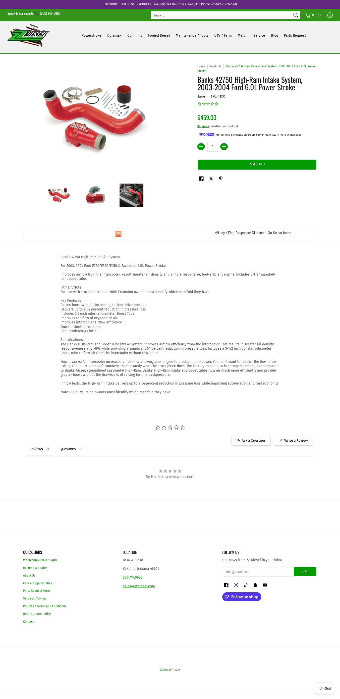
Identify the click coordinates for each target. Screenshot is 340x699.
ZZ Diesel (165, 669)
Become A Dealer (35, 568)
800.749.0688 (133, 577)
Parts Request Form (36, 591)
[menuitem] (313, 15)
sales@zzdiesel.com (139, 586)
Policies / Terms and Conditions (44, 606)
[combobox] (221, 15)
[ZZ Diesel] (28, 35)
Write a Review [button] (296, 440)
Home (201, 66)
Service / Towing (34, 598)
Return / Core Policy (37, 614)
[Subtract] (201, 146)
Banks (201, 96)
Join (305, 571)
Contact (28, 621)
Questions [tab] (67, 448)
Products (215, 66)
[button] (201, 178)
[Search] (296, 15)
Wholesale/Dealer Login (40, 560)
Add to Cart (257, 164)
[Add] (224, 146)
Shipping (203, 126)
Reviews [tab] (36, 448)
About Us (29, 575)
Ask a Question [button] (253, 440)
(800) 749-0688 (50, 13)
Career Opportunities (37, 583)
